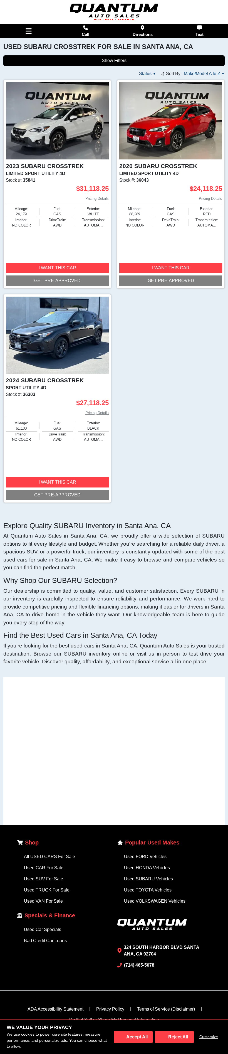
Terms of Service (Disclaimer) (166, 1009)
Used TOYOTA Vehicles (148, 890)
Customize (208, 1037)
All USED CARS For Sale (49, 856)
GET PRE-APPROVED (57, 280)
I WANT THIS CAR (57, 267)
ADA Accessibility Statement (55, 1009)
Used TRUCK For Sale (47, 890)
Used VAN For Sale (43, 901)
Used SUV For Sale (43, 878)
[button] (147, 73)
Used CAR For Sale (43, 867)
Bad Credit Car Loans (45, 940)
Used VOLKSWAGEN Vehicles (154, 901)
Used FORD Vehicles (145, 856)
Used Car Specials (42, 929)
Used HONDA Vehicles (147, 867)
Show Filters (114, 60)
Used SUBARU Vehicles (148, 878)
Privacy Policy (110, 1009)
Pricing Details (97, 198)
